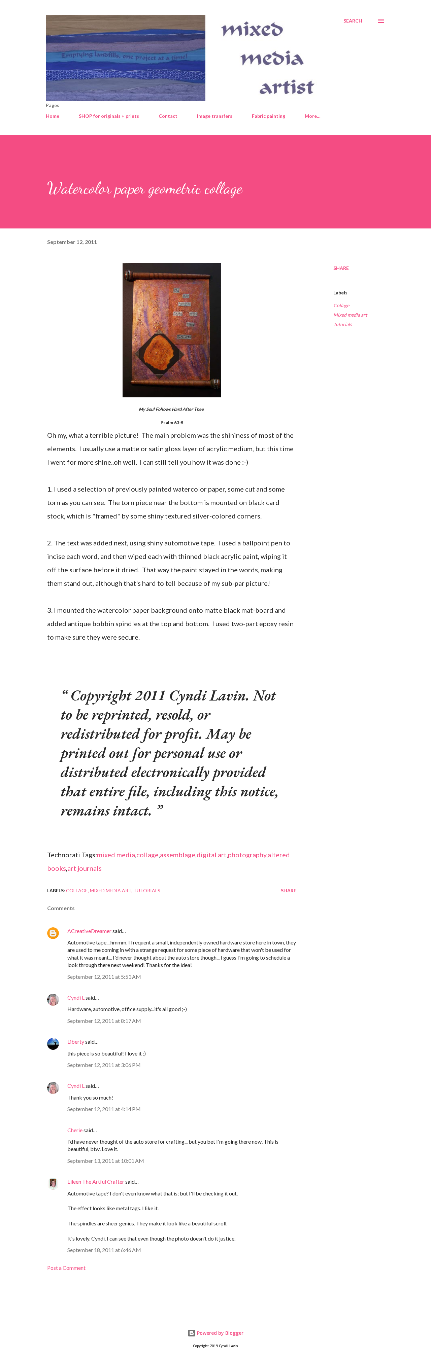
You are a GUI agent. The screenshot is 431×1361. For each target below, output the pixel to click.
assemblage (177, 855)
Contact (168, 116)
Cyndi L (76, 997)
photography (247, 855)
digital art (212, 855)
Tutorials (342, 324)
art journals (84, 868)
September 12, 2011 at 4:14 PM (104, 1109)
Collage (341, 305)
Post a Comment (66, 1267)
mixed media (116, 855)
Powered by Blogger (219, 1333)
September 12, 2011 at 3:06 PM (104, 1065)
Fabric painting (268, 116)
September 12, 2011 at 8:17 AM (104, 1020)
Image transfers (214, 116)
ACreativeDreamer (89, 931)
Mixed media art (350, 315)
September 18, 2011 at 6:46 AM (104, 1250)
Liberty (75, 1041)
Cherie (74, 1130)
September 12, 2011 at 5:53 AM (104, 976)
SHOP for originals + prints (109, 116)
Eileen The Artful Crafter (95, 1181)
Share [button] (341, 268)
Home (52, 116)
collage (147, 855)
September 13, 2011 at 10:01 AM (105, 1160)
